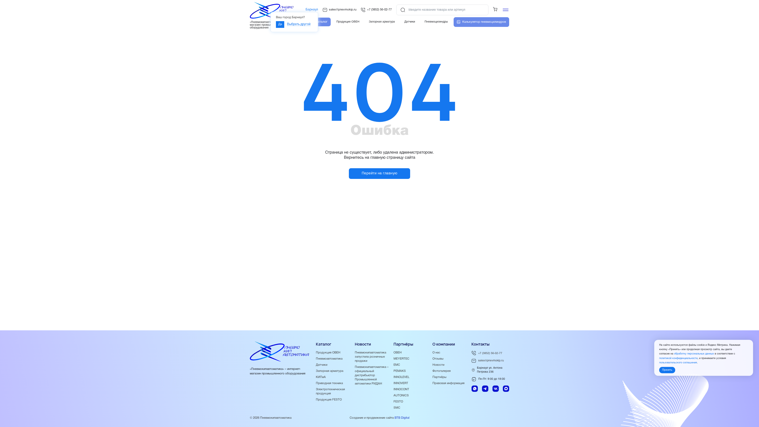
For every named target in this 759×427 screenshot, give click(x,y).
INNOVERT (401, 383)
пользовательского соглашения (678, 363)
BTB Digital (402, 418)
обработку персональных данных (694, 354)
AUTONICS (401, 395)
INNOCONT (401, 389)
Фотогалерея (441, 371)
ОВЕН (398, 352)
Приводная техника (329, 383)
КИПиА (321, 377)
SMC (397, 407)
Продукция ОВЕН (328, 352)
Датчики (321, 365)
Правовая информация (448, 383)
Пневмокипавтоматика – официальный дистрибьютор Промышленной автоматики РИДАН (372, 375)
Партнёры (439, 377)
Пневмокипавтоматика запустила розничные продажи (370, 356)
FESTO (398, 401)
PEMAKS (400, 371)
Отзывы (438, 358)
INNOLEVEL (401, 377)
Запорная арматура (329, 371)
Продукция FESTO (329, 399)
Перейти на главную (379, 173)
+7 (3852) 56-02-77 (379, 9)
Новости (438, 365)
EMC (397, 365)
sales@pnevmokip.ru (342, 9)
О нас (436, 352)
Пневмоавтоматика (329, 358)
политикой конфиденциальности (678, 358)
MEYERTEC (401, 358)
